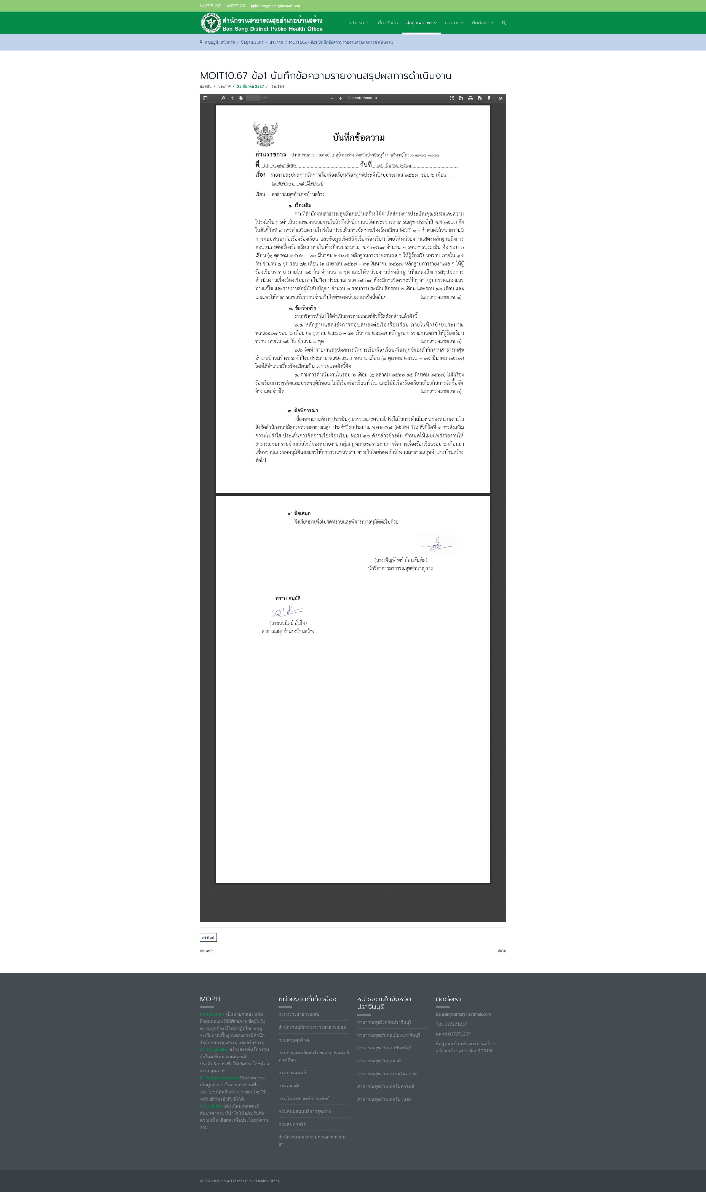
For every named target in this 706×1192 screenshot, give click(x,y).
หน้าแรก (356, 23)
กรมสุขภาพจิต (292, 1124)
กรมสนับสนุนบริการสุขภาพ (305, 1111)
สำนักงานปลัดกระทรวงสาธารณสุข (312, 1026)
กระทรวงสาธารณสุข (299, 1013)
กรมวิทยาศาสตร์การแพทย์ (304, 1098)
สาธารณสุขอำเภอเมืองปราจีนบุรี (388, 1034)
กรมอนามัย (290, 1085)
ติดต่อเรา (481, 23)
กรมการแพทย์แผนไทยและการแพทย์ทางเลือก (314, 1056)
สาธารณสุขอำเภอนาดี (379, 1060)
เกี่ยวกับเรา (387, 23)
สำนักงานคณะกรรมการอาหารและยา (313, 1140)
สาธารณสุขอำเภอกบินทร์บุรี (384, 1047)
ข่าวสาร (452, 23)
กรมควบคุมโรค (294, 1039)
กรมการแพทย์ (292, 1072)
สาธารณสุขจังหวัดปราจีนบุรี (384, 1021)
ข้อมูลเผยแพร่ (419, 23)
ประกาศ (224, 86)
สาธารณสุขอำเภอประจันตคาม (387, 1073)
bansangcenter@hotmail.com (277, 6)
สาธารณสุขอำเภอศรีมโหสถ (384, 1099)
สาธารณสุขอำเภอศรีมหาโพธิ (385, 1086)
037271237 (212, 6)
